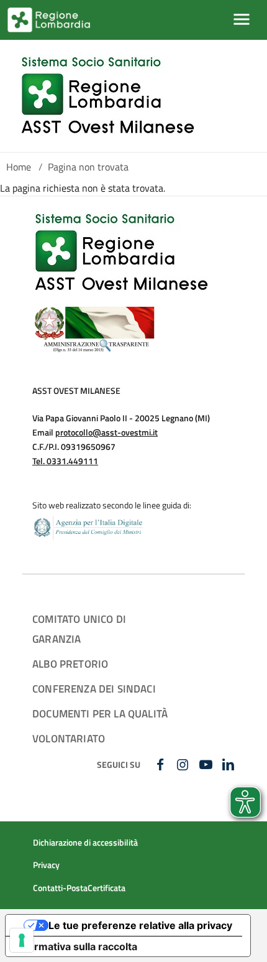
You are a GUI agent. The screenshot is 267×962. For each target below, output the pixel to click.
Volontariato (68, 738)
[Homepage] (107, 96)
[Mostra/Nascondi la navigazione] (242, 19)
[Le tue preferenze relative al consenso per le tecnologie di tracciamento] (22, 940)
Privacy (46, 865)
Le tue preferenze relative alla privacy (140, 925)
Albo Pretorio (70, 663)
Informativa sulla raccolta (76, 946)
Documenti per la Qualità (100, 713)
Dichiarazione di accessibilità (85, 842)
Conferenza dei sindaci (94, 688)
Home (18, 166)
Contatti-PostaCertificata (79, 888)
